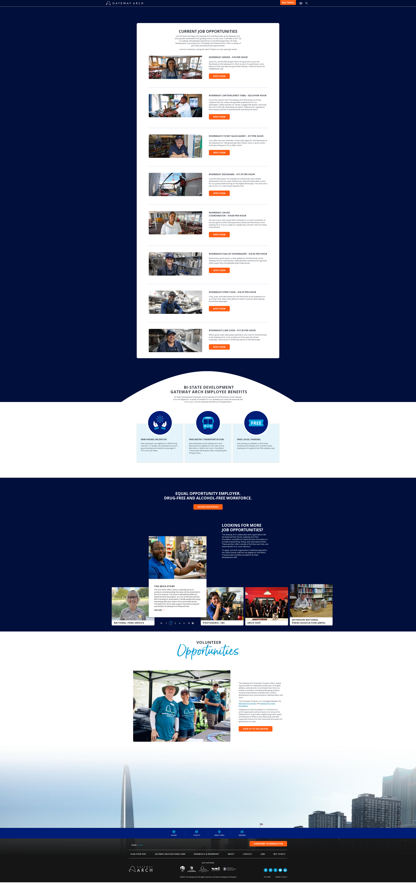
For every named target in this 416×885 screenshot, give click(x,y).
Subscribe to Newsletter (268, 834)
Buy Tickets (288, 2)
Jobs (263, 845)
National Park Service (247, 694)
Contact (247, 845)
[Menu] (301, 3)
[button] (161, 614)
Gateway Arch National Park (170, 845)
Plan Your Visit (138, 845)
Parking (242, 826)
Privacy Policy (281, 868)
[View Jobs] (172, 582)
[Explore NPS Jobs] (128, 597)
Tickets (196, 826)
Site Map (267, 868)
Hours (174, 826)
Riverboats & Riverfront (206, 845)
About (231, 845)
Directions (219, 826)
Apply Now (219, 76)
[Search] (306, 3)
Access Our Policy (208, 506)
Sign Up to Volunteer (255, 719)
